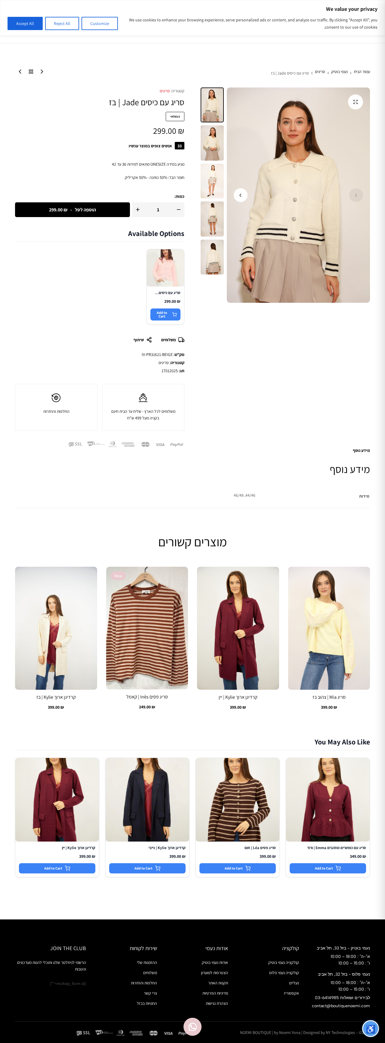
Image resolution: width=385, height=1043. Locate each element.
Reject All (62, 23)
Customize (99, 23)
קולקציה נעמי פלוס (284, 972)
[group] (329, 628)
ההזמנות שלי (147, 962)
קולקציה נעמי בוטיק (283, 962)
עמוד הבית (362, 71)
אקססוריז (291, 993)
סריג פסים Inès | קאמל (147, 697)
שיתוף (139, 339)
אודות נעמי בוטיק (215, 962)
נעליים (294, 983)
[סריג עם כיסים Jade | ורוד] (18, 73)
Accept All (25, 23)
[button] (241, 195)
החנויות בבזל (147, 1003)
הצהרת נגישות (217, 1003)
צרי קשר (150, 993)
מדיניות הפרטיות (215, 993)
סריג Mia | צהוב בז (329, 697)
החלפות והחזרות (144, 983)
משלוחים (168, 339)
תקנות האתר (218, 983)
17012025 (170, 370)
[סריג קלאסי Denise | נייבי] (40, 73)
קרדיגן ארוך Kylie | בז (56, 697)
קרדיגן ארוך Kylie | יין (238, 697)
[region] (192, 18)
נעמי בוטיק (339, 71)
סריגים (320, 71)
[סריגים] (29, 73)
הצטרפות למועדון (214, 972)
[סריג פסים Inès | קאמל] (147, 628)
